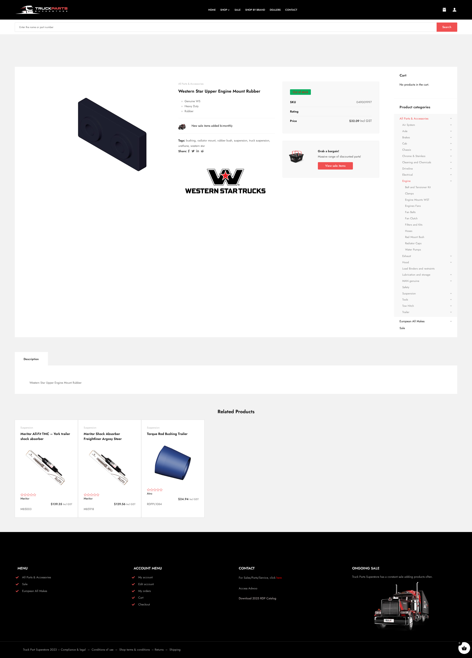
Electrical (407, 175)
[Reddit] (202, 151)
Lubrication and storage (416, 275)
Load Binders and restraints (418, 269)
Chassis (406, 150)
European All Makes (412, 321)
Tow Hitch (408, 306)
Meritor (24, 498)
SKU (293, 102)
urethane (183, 146)
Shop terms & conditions (134, 649)
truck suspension (259, 140)
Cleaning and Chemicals (416, 162)
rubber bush (224, 140)
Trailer (405, 312)
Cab (404, 143)
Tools (405, 300)
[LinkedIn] (197, 151)
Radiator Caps (413, 243)
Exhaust (406, 256)
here (279, 578)
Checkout (144, 604)
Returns (159, 649)
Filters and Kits (413, 225)
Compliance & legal (73, 649)
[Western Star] (225, 181)
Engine (406, 181)
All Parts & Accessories (191, 84)
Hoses (408, 231)
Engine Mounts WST (417, 200)
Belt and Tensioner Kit (418, 187)
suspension (240, 140)
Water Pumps (413, 250)
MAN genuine (410, 281)
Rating (294, 111)
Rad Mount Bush (414, 237)
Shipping (175, 649)
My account (145, 577)
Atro (149, 493)
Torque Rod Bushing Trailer (167, 433)
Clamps (409, 193)
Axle (404, 131)
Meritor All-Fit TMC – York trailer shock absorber (45, 436)
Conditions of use (102, 649)
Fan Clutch (411, 218)
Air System (408, 125)
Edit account (146, 584)
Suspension (409, 293)
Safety (405, 287)
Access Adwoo (248, 588)
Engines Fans (413, 206)
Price (293, 121)
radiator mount (206, 140)
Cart (140, 597)
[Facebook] (189, 151)
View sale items (335, 166)
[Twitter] (193, 151)
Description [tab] (31, 359)
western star (197, 146)
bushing (191, 140)
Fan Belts (410, 212)
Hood (405, 262)
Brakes (406, 137)
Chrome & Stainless (413, 156)
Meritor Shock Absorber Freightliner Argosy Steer (103, 436)
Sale (402, 328)
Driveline (407, 169)
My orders (144, 591)
